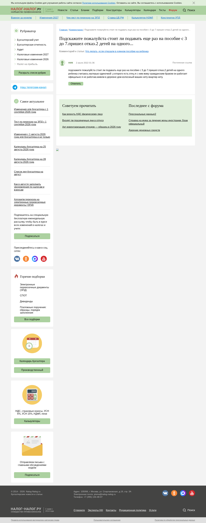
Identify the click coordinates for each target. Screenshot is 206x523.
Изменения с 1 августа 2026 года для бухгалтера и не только (32, 135)
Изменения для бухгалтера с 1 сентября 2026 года (31, 110)
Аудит (20, 49)
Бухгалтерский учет (28, 40)
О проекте (79, 510)
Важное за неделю (21, 17)
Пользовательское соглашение (107, 520)
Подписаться (32, 236)
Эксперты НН (95, 510)
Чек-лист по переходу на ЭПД (83, 17)
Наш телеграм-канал (33, 87)
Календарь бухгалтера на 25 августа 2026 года (30, 148)
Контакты (111, 510)
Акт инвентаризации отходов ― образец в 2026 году (91, 127)
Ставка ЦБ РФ (116, 17)
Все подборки (32, 319)
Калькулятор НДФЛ (142, 17)
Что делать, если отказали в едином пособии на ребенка (117, 51)
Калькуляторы (133, 10)
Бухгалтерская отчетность (31, 44)
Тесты (162, 10)
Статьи (74, 10)
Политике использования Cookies (98, 3)
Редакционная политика (132, 510)
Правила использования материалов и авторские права (35, 520)
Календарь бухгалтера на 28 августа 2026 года (30, 160)
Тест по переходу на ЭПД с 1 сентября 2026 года (30, 123)
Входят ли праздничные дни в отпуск (83, 120)
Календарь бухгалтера (32, 361)
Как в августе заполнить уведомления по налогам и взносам (29, 187)
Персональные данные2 (142, 114)
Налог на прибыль (27, 64)
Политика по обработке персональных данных (175, 520)
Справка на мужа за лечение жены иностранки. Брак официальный (158, 122)
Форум (173, 10)
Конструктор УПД (170, 17)
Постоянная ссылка (182, 62)
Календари (150, 10)
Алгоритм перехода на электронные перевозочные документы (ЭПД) (30, 202)
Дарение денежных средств (144, 130)
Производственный (32, 370)
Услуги (152, 510)
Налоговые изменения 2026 (33, 59)
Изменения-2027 (49, 17)
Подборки (97, 10)
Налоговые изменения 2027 (33, 54)
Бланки (85, 10)
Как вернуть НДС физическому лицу (82, 114)
